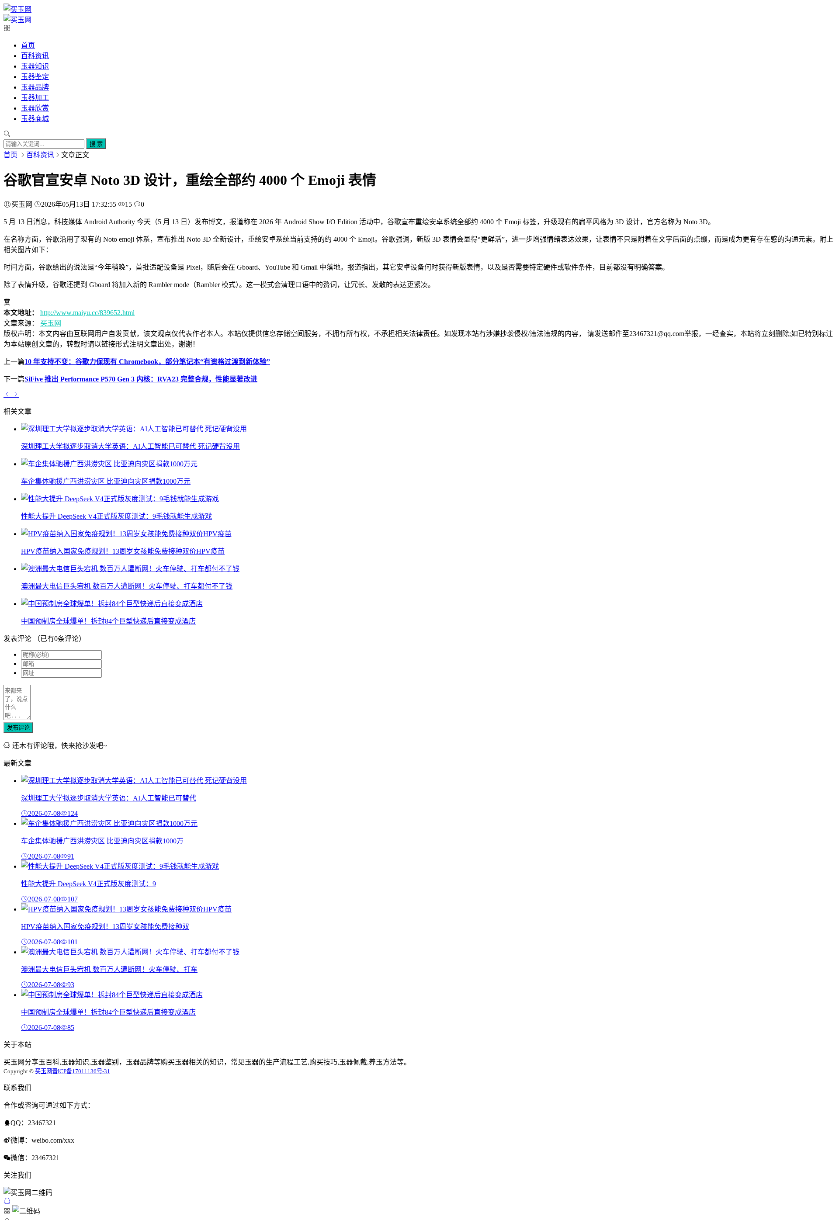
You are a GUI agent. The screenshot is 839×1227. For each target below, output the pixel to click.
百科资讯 (35, 55)
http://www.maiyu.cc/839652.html (87, 312)
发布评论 (18, 727)
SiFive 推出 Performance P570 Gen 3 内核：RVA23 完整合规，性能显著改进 (140, 379)
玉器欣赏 (35, 108)
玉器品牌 (35, 87)
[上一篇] (7, 394)
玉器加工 (35, 97)
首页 (28, 45)
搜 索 (96, 144)
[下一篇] (15, 394)
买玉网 (50, 323)
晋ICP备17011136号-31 (81, 1071)
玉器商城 (35, 118)
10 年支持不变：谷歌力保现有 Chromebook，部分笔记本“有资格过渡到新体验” (147, 361)
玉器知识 (35, 66)
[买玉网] (17, 9)
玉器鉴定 (35, 76)
